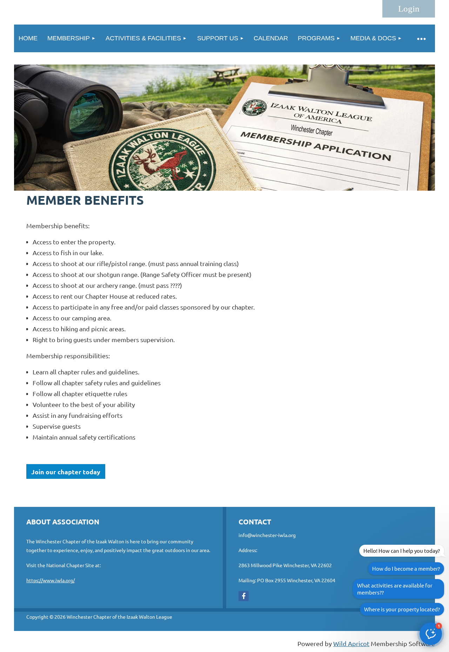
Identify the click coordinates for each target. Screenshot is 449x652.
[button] (431, 634)
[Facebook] (244, 596)
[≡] (421, 38)
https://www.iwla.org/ (50, 580)
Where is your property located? (402, 609)
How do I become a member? (406, 568)
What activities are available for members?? (395, 589)
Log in (408, 9)
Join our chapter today (65, 472)
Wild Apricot (351, 643)
